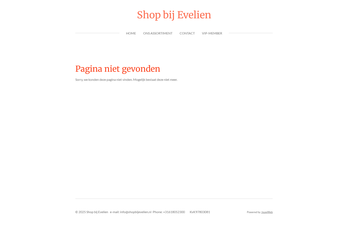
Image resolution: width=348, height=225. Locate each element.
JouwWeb (267, 212)
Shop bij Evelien (174, 15)
